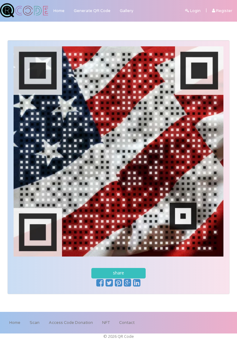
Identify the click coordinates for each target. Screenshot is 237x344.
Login (195, 10)
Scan (35, 322)
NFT (106, 322)
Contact (127, 322)
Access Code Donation (71, 322)
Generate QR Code (92, 10)
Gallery (126, 10)
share (118, 273)
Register (223, 10)
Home (58, 10)
